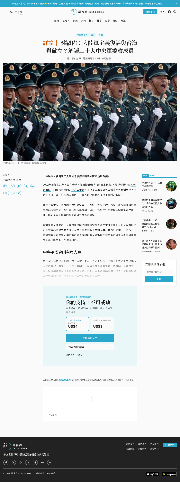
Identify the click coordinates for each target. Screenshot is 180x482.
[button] (64, 20)
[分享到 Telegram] (26, 186)
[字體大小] (11, 12)
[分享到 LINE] (32, 186)
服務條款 (51, 473)
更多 (152, 175)
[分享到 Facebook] (19, 186)
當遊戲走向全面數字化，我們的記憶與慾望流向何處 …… (152, 203)
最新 (145, 175)
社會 (101, 35)
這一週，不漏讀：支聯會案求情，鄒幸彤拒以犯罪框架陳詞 (152, 244)
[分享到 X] (12, 186)
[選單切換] (69, 20)
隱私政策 (40, 473)
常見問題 (130, 448)
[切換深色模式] (168, 11)
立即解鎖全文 (90, 338)
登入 (79, 354)
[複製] (5, 186)
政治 (93, 35)
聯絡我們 (142, 444)
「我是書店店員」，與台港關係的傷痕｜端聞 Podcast (152, 224)
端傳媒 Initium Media (22, 473)
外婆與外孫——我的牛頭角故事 (152, 184)
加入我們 (154, 444)
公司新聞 (154, 448)
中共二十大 (82, 35)
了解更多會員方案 (76, 347)
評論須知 (53, 415)
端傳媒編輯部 (65, 380)
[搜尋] (174, 11)
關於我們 (130, 444)
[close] (176, 3)
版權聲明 (142, 448)
